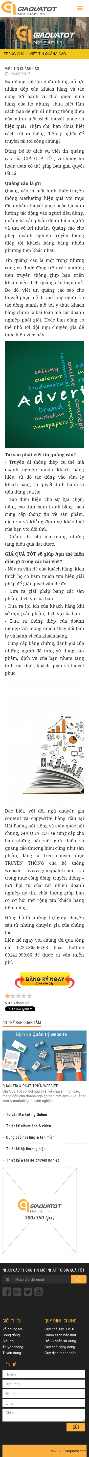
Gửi (78, 1279)
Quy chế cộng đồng (59, 1346)
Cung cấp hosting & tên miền (30, 1137)
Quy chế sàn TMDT (59, 1328)
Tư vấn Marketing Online (26, 1114)
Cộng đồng (11, 1334)
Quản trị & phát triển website (30, 1086)
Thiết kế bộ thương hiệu (25, 1148)
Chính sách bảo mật (60, 1334)
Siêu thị (8, 1340)
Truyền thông (12, 1346)
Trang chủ (14, 53)
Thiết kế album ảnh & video (28, 1126)
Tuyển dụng (11, 1352)
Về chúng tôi (12, 1328)
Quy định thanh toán (60, 1352)
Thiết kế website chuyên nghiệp (32, 1160)
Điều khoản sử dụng (60, 1340)
